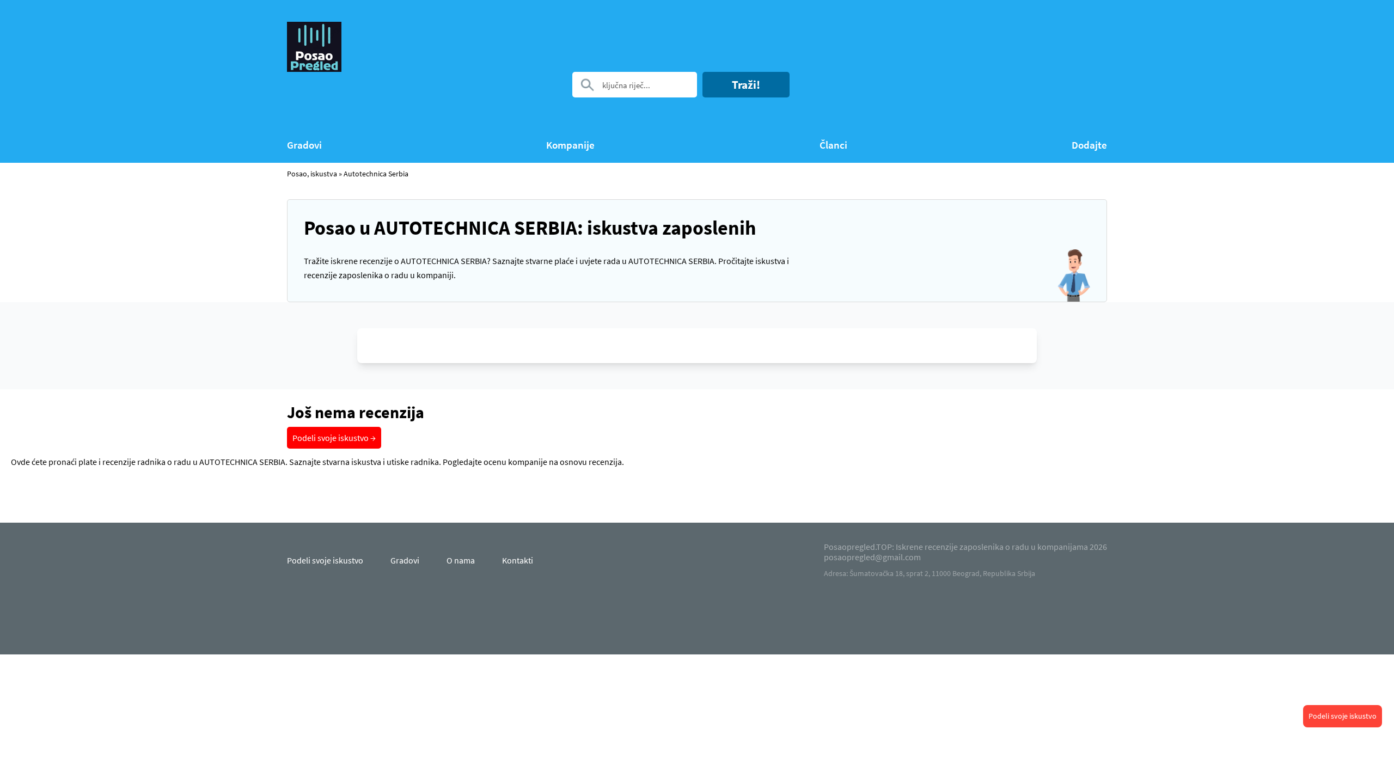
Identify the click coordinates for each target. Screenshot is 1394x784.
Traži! (746, 84)
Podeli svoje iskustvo (1343, 716)
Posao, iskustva (312, 174)
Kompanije (570, 145)
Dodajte (1089, 145)
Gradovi (304, 145)
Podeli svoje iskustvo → (334, 437)
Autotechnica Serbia (376, 174)
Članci (833, 145)
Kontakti (517, 560)
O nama (461, 560)
